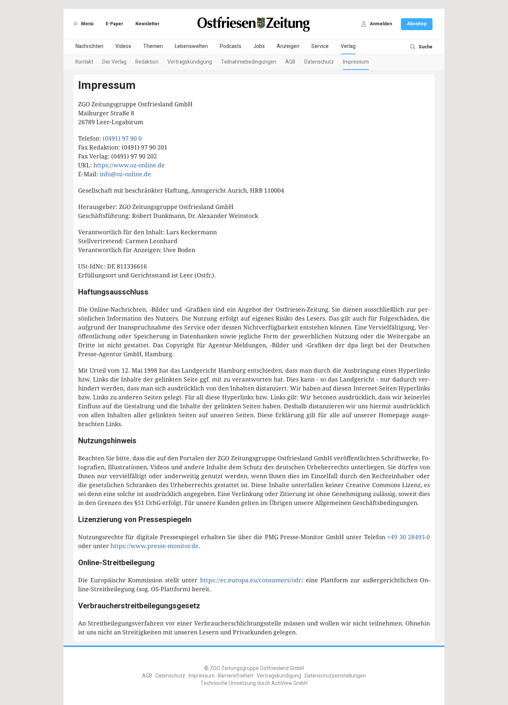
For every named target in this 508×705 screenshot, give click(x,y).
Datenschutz (319, 62)
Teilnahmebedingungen (248, 62)
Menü (86, 23)
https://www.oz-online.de (129, 165)
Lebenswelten (191, 46)
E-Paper (114, 24)
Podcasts (230, 46)
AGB (290, 62)
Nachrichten (89, 46)
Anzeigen (288, 46)
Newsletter (147, 24)
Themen (153, 46)
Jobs (259, 46)
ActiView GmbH (289, 683)
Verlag (348, 46)
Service (320, 46)
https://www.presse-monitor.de (154, 546)
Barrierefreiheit (235, 676)
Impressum (356, 62)
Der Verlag (114, 62)
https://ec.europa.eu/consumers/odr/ (251, 580)
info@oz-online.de (125, 174)
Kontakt (84, 62)
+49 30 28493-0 (408, 537)
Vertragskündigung (189, 62)
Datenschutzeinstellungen (335, 676)
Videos (123, 46)
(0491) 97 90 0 (122, 138)
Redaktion (146, 62)
